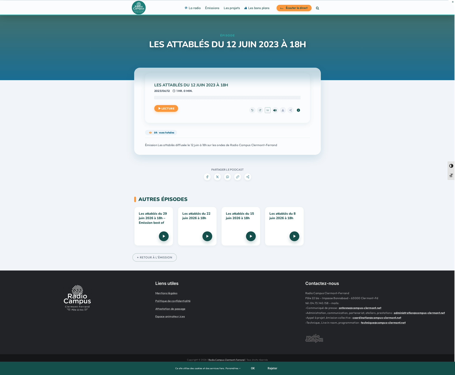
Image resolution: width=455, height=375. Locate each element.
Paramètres (232, 368)
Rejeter (272, 368)
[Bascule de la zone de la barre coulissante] (451, 3)
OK (253, 368)
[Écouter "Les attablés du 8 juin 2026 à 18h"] (294, 236)
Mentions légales (166, 293)
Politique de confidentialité (173, 301)
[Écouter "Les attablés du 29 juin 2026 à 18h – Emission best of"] (164, 236)
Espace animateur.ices (170, 316)
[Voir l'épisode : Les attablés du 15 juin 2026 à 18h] (240, 226)
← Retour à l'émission (154, 257)
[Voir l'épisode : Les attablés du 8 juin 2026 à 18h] (284, 226)
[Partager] (291, 110)
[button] (317, 8)
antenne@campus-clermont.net (360, 308)
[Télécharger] (283, 110)
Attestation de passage (170, 308)
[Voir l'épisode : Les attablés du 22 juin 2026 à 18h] (197, 226)
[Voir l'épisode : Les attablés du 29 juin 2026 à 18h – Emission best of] (153, 226)
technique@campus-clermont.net (383, 322)
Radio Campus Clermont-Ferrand (226, 359)
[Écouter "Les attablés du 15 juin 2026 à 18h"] (251, 236)
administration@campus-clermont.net (419, 313)
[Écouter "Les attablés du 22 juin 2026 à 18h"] (207, 236)
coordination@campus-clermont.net (377, 317)
